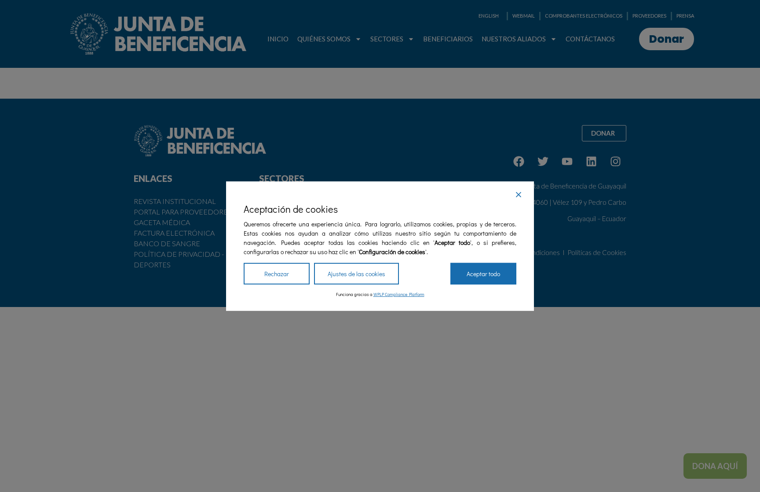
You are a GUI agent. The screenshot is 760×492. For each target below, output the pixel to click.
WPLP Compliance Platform (398, 294)
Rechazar (276, 274)
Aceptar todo (483, 274)
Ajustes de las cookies (356, 274)
